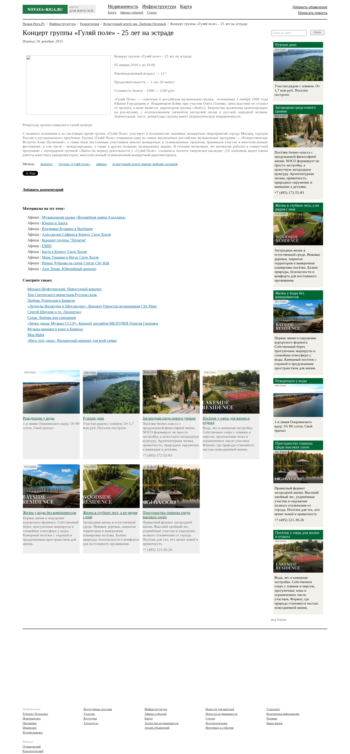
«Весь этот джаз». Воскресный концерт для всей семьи (72, 341)
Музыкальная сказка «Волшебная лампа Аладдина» (84, 217)
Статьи (152, 12)
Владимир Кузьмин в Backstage (67, 229)
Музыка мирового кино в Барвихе (55, 329)
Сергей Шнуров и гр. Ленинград (54, 312)
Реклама (271, 718)
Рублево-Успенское (35, 714)
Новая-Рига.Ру (34, 24)
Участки (89, 714)
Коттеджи (90, 718)
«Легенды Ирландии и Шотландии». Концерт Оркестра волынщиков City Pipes (92, 306)
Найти (317, 32)
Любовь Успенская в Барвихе (51, 300)
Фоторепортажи (216, 723)
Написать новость (312, 13)
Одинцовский (32, 746)
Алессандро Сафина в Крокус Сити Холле (76, 234)
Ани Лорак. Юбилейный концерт (69, 269)
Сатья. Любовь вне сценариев (51, 318)
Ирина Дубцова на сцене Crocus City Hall (75, 263)
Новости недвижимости (221, 714)
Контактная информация (282, 714)
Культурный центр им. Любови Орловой (134, 24)
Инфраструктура (159, 6)
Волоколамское (33, 732)
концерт (46, 164)
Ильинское (30, 727)
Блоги (112, 12)
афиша (101, 164)
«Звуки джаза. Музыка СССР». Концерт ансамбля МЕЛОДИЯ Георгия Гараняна (92, 323)
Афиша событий (131, 12)
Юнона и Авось (55, 223)
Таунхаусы (91, 723)
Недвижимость (123, 6)
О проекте (273, 709)
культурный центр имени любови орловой (145, 164)
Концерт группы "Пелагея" (64, 240)
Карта (186, 6)
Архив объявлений (157, 727)
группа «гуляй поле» (74, 164)
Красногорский (33, 751)
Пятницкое (30, 723)
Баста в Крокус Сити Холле (64, 252)
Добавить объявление (309, 7)
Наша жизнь (274, 723)
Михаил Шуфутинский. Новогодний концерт (64, 289)
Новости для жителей (219, 709)
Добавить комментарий (43, 190)
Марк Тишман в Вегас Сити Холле (70, 257)
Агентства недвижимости (162, 723)
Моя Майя (35, 335)
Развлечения (89, 24)
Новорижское (32, 718)
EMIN (47, 246)
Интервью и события (219, 727)
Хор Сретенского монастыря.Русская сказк (62, 295)
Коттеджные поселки (98, 709)
